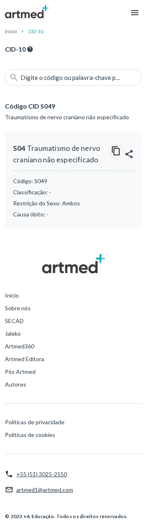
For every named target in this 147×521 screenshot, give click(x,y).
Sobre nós (18, 308)
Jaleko (13, 333)
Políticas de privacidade (35, 422)
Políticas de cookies (30, 434)
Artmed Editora (24, 358)
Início (11, 31)
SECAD (14, 320)
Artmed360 (19, 346)
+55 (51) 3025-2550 (41, 474)
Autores (15, 384)
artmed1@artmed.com (44, 489)
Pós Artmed (20, 371)
